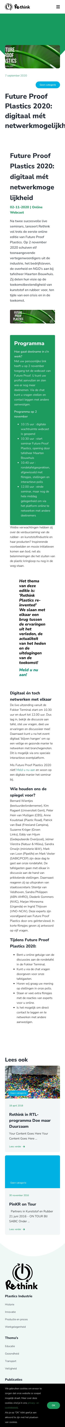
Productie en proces (16, 1319)
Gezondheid (12, 1353)
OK (53, 1405)
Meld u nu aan (25, 770)
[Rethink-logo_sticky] (17, 5)
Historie (9, 1304)
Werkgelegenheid (15, 1327)
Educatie (10, 1346)
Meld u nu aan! (28, 672)
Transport (10, 1361)
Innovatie (10, 1312)
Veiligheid (11, 1368)
